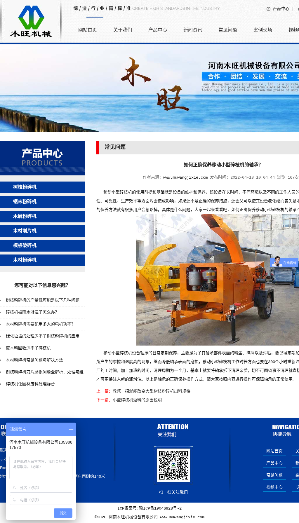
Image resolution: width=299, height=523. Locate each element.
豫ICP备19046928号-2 (160, 508)
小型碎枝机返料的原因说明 (137, 400)
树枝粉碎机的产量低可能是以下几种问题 (42, 300)
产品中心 (281, 8)
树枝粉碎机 (24, 187)
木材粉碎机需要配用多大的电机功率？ (40, 324)
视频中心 (274, 487)
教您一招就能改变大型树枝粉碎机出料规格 (151, 391)
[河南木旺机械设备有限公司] (31, 41)
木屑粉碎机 (24, 216)
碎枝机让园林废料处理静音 (30, 384)
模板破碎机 (24, 245)
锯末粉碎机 (24, 202)
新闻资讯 (192, 29)
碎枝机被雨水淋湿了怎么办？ (32, 312)
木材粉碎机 (24, 260)
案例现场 (262, 29)
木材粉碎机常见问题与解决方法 (34, 360)
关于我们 (122, 29)
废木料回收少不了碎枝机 (28, 348)
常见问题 (227, 29)
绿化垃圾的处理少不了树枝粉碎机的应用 (42, 336)
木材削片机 (24, 231)
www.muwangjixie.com (185, 177)
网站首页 (87, 29)
